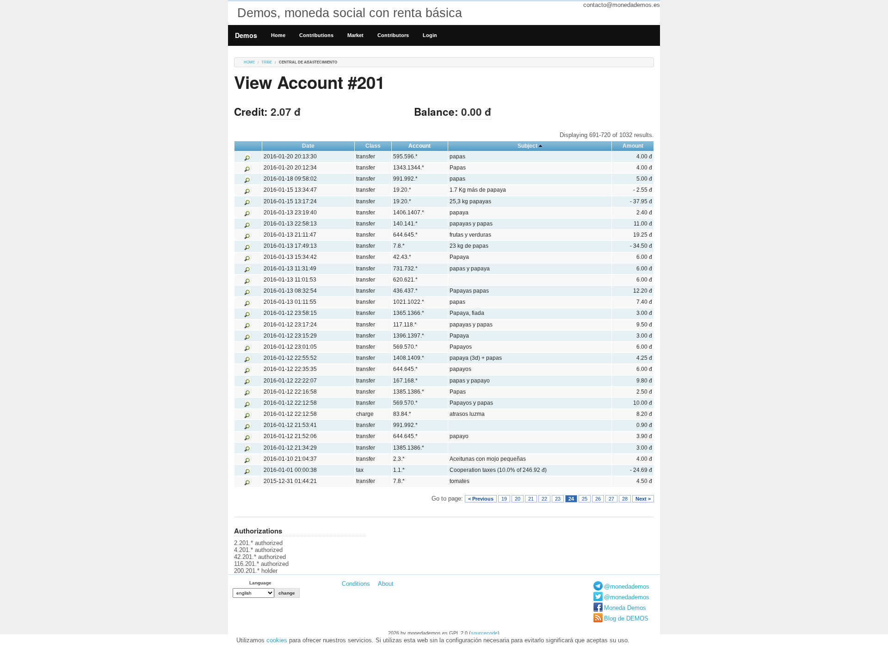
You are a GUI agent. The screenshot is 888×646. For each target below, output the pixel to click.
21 (531, 499)
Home (278, 35)
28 (625, 499)
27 (611, 499)
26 (598, 499)
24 (571, 499)
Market (355, 35)
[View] (248, 156)
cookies (276, 640)
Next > (643, 499)
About (386, 583)
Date (308, 146)
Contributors (393, 35)
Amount (633, 146)
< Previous (480, 499)
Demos (246, 35)
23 (558, 499)
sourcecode (484, 633)
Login (430, 35)
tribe (266, 62)
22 (544, 499)
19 (504, 499)
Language (260, 582)
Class (373, 146)
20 (517, 499)
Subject (527, 146)
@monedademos (626, 586)
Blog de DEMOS (626, 618)
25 (584, 499)
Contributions (316, 35)
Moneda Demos (625, 607)
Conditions (356, 583)
